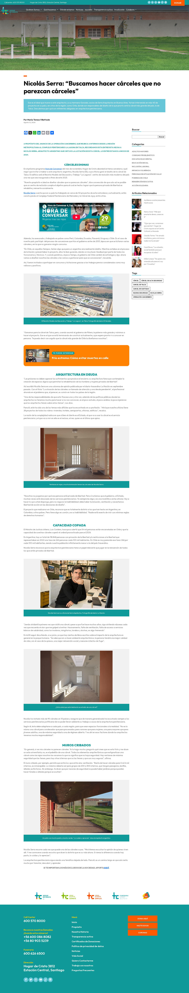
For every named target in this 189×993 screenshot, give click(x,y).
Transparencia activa (103, 9)
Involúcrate (119, 9)
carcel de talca (139, 285)
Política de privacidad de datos (88, 946)
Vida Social (77, 955)
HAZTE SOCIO (143, 926)
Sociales (88, 9)
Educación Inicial (140, 163)
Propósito (77, 927)
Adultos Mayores (140, 151)
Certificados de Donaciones (86, 941)
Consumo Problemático (143, 155)
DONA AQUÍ (143, 919)
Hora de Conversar (53, 169)
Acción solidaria (140, 185)
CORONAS (142, 933)
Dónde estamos (67, 9)
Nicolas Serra (156, 293)
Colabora (130, 9)
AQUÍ (106, 868)
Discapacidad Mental (142, 159)
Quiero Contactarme (82, 960)
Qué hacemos (50, 9)
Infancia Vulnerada (141, 170)
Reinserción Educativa (142, 182)
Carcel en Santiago (141, 289)
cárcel (136, 281)
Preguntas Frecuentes (83, 970)
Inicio (74, 922)
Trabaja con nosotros (82, 965)
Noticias (79, 9)
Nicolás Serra (29, 193)
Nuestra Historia (80, 931)
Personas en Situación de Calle (146, 174)
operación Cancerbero (142, 297)
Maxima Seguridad (140, 293)
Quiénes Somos (33, 9)
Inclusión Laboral (140, 167)
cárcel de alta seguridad (151, 281)
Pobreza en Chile (140, 178)
